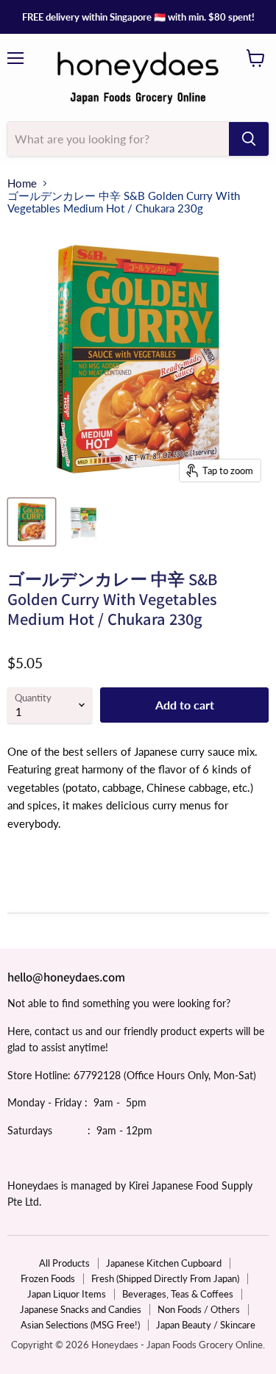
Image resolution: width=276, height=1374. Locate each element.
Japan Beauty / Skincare (205, 1325)
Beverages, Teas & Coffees (177, 1294)
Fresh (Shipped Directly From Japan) (165, 1278)
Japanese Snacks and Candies (80, 1309)
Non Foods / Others (199, 1309)
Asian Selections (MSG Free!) (80, 1325)
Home (22, 183)
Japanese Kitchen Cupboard (164, 1263)
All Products (64, 1263)
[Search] (249, 139)
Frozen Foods (48, 1278)
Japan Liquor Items (66, 1294)
